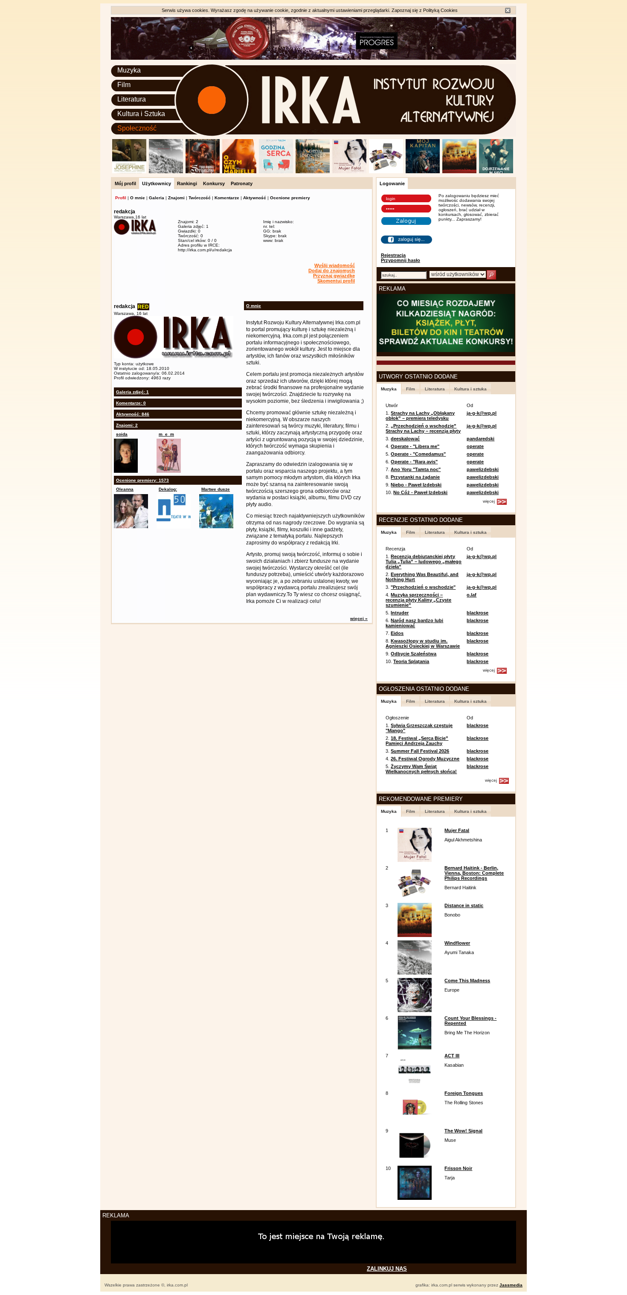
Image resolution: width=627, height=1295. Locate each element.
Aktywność (254, 197)
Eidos (397, 633)
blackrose (477, 612)
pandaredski (480, 438)
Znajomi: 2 (127, 425)
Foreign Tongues (463, 1093)
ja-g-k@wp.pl (481, 413)
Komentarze (227, 197)
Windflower (457, 943)
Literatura (131, 99)
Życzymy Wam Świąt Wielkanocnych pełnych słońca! (421, 769)
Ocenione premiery (290, 197)
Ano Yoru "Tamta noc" (416, 469)
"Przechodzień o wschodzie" (423, 587)
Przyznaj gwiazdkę (334, 275)
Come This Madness (467, 980)
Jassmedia (510, 1285)
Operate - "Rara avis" (414, 461)
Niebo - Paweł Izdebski (416, 484)
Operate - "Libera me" (415, 446)
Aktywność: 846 (132, 414)
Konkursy (214, 183)
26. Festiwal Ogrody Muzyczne (425, 758)
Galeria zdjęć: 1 (132, 392)
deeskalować (405, 438)
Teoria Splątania (411, 661)
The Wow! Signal (463, 1130)
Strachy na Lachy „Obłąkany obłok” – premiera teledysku (420, 415)
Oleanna (125, 489)
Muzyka (129, 70)
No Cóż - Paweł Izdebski (420, 492)
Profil (120, 197)
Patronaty (242, 183)
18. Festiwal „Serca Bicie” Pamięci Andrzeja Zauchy (417, 741)
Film (124, 84)
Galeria (156, 197)
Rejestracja (393, 255)
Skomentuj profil (336, 280)
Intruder (400, 612)
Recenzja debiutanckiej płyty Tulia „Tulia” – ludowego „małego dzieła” (424, 561)
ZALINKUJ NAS (387, 1269)
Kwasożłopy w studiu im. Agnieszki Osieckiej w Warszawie (423, 643)
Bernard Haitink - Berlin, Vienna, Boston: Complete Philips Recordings (474, 873)
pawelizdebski (483, 469)
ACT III (451, 1055)
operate (475, 446)
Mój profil (125, 183)
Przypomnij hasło (400, 260)
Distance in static (463, 905)
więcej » (359, 618)
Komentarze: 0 (131, 403)
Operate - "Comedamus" (418, 454)
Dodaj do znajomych (331, 270)
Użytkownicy (156, 183)
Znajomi (176, 197)
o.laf (471, 594)
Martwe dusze (215, 489)
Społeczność (137, 128)
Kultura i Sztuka (141, 113)
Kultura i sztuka (470, 389)
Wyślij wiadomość (334, 265)
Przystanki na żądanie (415, 477)
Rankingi (187, 183)
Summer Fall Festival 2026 (420, 751)
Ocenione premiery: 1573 (142, 480)
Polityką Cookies (440, 10)
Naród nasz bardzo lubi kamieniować (414, 623)
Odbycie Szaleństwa (413, 653)
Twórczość (200, 197)
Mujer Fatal (456, 830)
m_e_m (166, 434)
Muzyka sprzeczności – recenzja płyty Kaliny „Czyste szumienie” (418, 600)
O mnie (137, 197)
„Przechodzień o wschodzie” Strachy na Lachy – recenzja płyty (423, 428)
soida (122, 434)
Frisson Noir (458, 1168)
